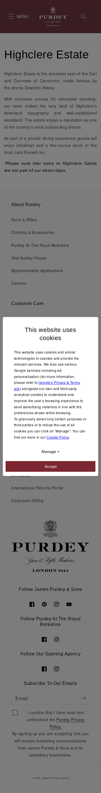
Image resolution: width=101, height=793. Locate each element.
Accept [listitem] (51, 466)
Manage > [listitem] (50, 451)
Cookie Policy (58, 436)
